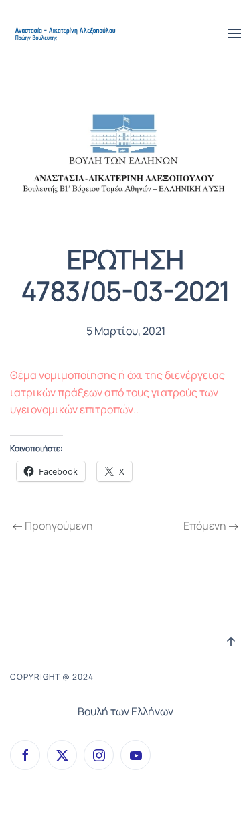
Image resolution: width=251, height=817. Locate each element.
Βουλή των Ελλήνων (125, 711)
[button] (234, 33)
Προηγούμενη (59, 525)
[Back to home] (66, 33)
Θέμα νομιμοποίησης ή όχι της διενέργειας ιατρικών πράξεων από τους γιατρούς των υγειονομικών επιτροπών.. (117, 392)
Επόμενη (204, 525)
